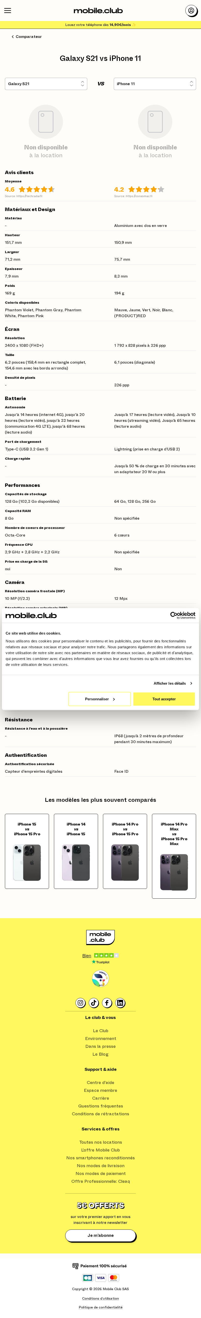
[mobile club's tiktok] (94, 1003)
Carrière (100, 1098)
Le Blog (100, 1054)
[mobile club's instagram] (80, 1003)
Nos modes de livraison (101, 1166)
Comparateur (29, 37)
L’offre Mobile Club (100, 1150)
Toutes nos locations (100, 1142)
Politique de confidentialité (101, 1307)
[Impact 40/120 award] (100, 978)
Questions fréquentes (100, 1106)
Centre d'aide (100, 1083)
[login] (191, 10)
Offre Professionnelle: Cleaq (100, 1181)
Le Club (100, 1031)
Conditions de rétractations (100, 1114)
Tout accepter (164, 699)
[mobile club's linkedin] (120, 1003)
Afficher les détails (170, 683)
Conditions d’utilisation (100, 1298)
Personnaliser (97, 699)
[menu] (7, 10)
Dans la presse (100, 1046)
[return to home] (98, 10)
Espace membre (100, 1090)
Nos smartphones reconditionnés (100, 1158)
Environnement (100, 1039)
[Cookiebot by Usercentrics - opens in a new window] (173, 615)
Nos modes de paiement (100, 1174)
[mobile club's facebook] (107, 1003)
